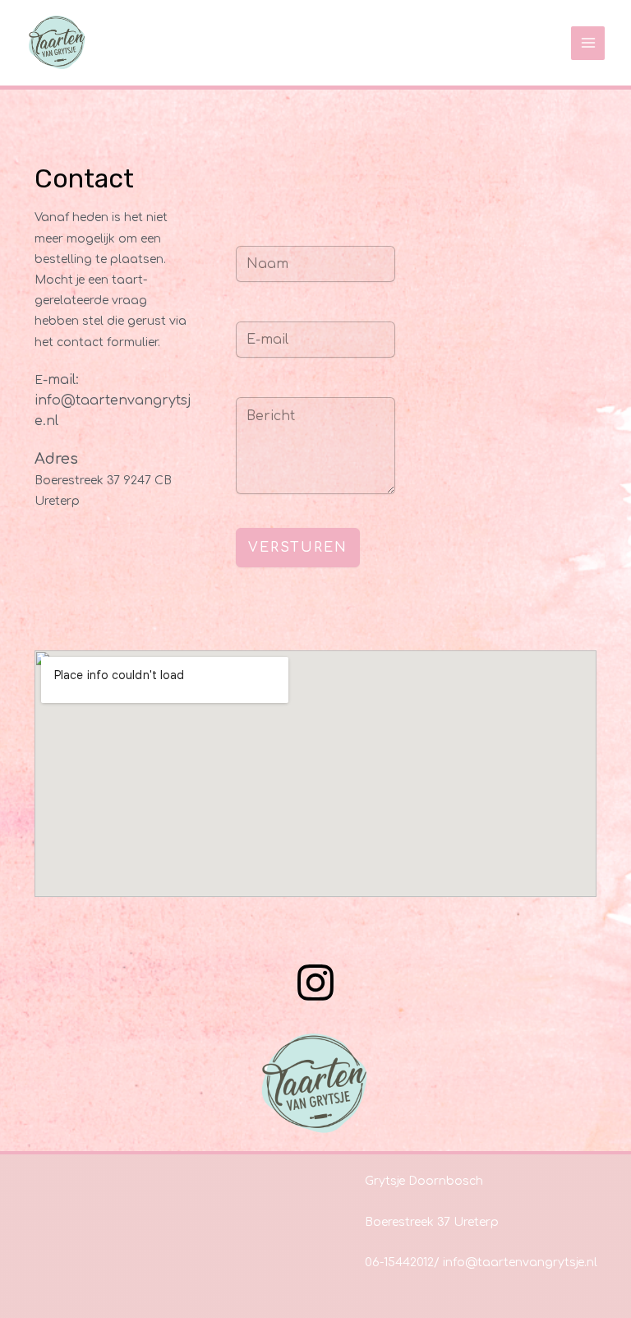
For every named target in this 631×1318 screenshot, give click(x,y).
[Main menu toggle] (588, 43)
